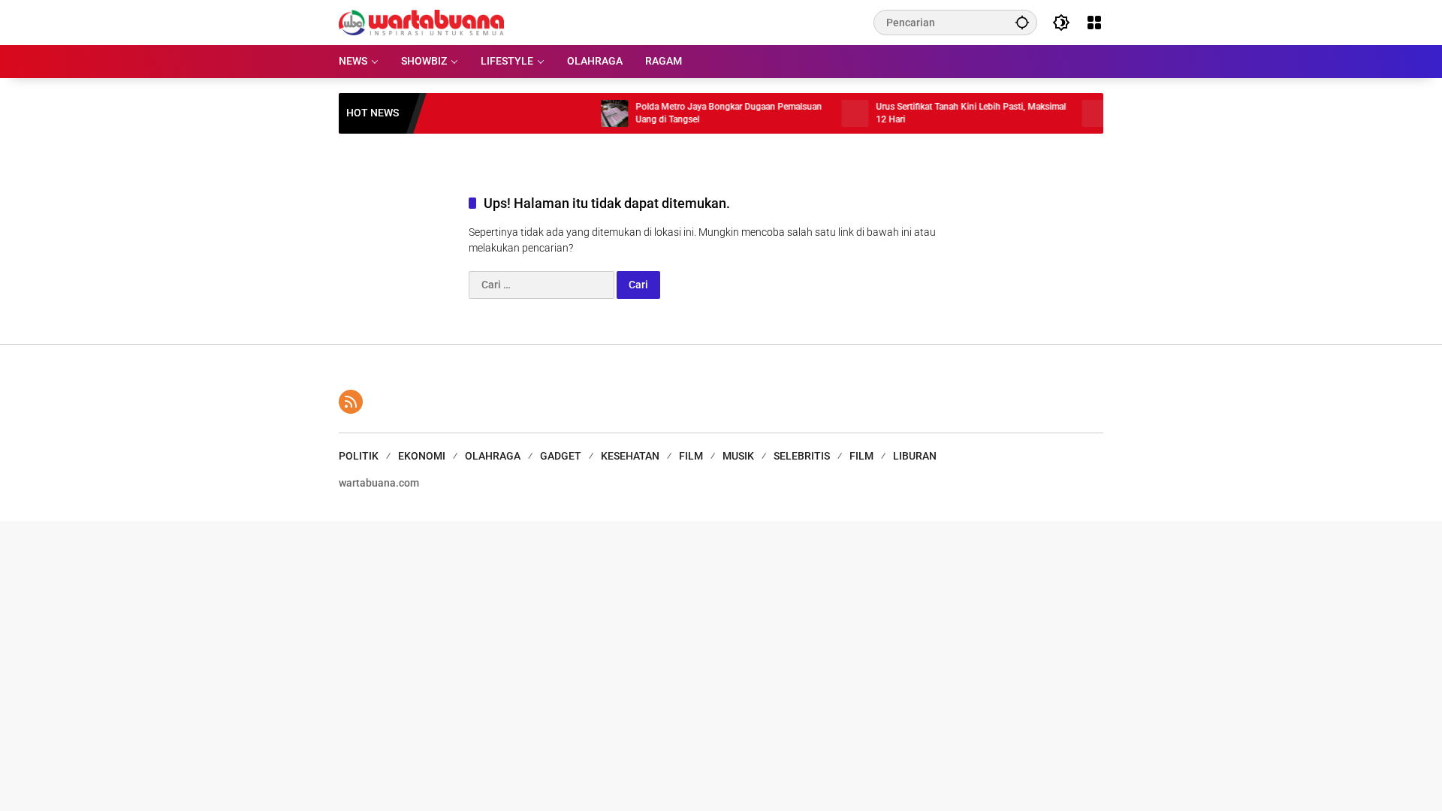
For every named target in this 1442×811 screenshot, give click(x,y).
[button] (1022, 22)
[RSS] (351, 402)
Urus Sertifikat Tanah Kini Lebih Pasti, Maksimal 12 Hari (953, 113)
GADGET (560, 456)
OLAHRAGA (492, 456)
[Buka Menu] (1094, 23)
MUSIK (738, 456)
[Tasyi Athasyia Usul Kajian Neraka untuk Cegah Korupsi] (1077, 113)
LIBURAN (915, 456)
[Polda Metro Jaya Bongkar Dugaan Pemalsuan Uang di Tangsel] (597, 113)
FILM (691, 456)
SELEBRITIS (802, 456)
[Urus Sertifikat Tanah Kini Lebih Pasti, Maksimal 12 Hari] (837, 113)
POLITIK (359, 456)
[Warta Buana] (421, 22)
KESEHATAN (630, 456)
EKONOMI (421, 456)
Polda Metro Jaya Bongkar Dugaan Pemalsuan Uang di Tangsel (711, 113)
